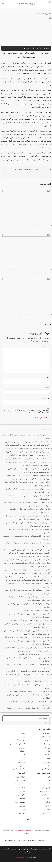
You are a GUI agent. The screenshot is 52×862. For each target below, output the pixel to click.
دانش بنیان (21, 773)
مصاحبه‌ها (22, 798)
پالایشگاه (22, 751)
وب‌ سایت (45, 398)
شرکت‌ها (22, 787)
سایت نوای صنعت (43, 729)
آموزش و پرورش (20, 783)
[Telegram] (30, 826)
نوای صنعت (38, 78)
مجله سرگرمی (45, 813)
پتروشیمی (22, 748)
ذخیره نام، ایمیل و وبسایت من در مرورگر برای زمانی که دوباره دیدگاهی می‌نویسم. (26, 411)
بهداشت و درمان (20, 780)
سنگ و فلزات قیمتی (19, 769)
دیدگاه (46, 346)
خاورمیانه (47, 754)
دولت (23, 736)
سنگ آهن (22, 766)
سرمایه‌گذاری (46, 769)
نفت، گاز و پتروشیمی (17, 744)
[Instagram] (26, 826)
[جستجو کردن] (47, 723)
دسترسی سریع (20, 802)
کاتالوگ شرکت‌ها (45, 791)
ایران (48, 751)
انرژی (48, 766)
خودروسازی (46, 762)
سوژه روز (22, 813)
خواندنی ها (47, 809)
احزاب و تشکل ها (20, 740)
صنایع (48, 758)
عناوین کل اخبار (45, 733)
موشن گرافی (46, 795)
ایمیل (46, 387)
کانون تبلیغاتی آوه (21, 857)
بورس (48, 783)
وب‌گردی (47, 802)
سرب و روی (21, 762)
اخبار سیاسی (46, 740)
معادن (23, 758)
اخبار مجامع (22, 791)
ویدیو (48, 798)
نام (47, 377)
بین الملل (47, 744)
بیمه (49, 780)
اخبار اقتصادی (46, 736)
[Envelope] (23, 826)
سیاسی (22, 729)
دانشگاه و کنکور (20, 777)
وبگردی (48, 806)
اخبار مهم (22, 806)
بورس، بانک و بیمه (43, 773)
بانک (49, 777)
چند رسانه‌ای (45, 787)
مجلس (23, 733)
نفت (24, 754)
